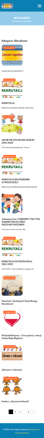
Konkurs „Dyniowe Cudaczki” (15, 401)
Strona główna (17, 21)
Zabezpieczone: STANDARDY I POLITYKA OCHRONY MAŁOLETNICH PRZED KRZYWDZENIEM (21, 221)
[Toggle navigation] (39, 6)
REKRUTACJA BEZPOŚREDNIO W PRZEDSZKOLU (16, 181)
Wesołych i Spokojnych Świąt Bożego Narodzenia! (19, 302)
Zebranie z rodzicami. (12, 369)
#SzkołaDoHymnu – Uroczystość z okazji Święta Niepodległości (21, 337)
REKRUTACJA (8, 103)
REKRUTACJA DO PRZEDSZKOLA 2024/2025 (17, 263)
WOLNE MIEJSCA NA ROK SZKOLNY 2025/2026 (18, 141)
